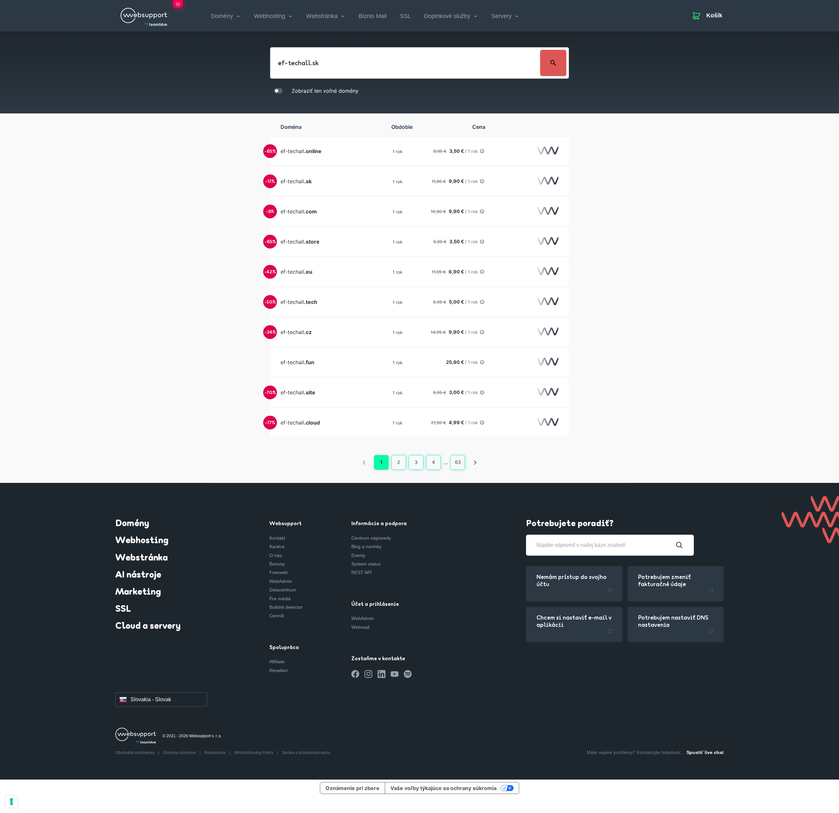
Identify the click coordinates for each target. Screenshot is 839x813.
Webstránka (141, 558)
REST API (361, 572)
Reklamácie (216, 752)
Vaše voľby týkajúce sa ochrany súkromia (443, 788)
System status (365, 563)
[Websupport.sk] (145, 14)
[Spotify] (408, 674)
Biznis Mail (373, 16)
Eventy (358, 555)
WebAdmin (280, 581)
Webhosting (141, 541)
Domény (132, 524)
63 (458, 462)
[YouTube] (395, 674)
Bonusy (277, 563)
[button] (419, 151)
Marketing (138, 592)
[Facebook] (355, 674)
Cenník (276, 615)
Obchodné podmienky (135, 752)
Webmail (360, 627)
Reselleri (278, 670)
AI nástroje (138, 575)
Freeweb (278, 572)
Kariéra (276, 546)
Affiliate (276, 661)
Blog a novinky (366, 546)
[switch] (278, 90)
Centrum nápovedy (371, 538)
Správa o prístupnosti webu (306, 752)
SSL (405, 16)
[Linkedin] (381, 674)
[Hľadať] (679, 545)
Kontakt (277, 538)
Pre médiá (280, 598)
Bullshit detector (285, 607)
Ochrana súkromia (180, 752)
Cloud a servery (148, 626)
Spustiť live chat (705, 752)
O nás (275, 555)
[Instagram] (368, 674)
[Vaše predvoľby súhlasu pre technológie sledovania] (11, 801)
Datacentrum (282, 589)
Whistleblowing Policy (254, 752)
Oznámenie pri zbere (352, 788)
